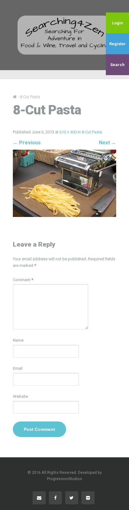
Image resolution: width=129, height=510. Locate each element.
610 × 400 (68, 132)
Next (107, 143)
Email (18, 368)
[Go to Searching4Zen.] (15, 96)
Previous (27, 143)
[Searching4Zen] (64, 35)
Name (18, 340)
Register (117, 43)
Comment (23, 279)
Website (20, 396)
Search (117, 64)
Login (117, 23)
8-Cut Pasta (92, 132)
